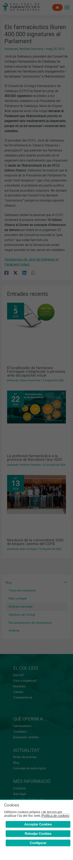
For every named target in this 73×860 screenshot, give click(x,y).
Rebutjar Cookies (38, 833)
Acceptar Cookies (38, 824)
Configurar (38, 843)
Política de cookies (55, 815)
